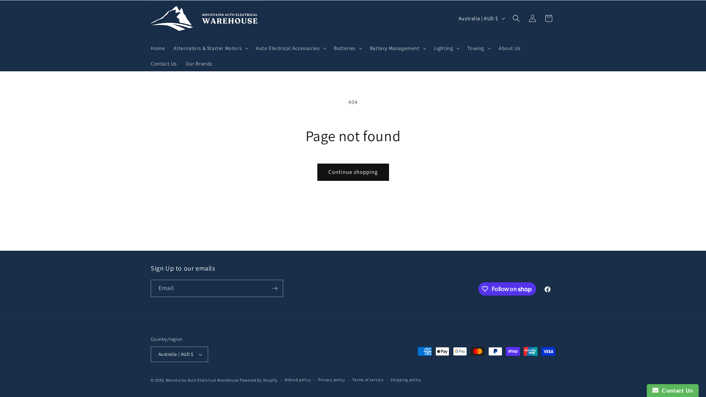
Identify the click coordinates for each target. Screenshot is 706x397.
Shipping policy (406, 379)
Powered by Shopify (259, 380)
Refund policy (298, 379)
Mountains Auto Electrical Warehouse (202, 380)
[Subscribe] (275, 288)
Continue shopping (353, 171)
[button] (210, 48)
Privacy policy (331, 379)
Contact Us (676, 390)
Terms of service (367, 379)
